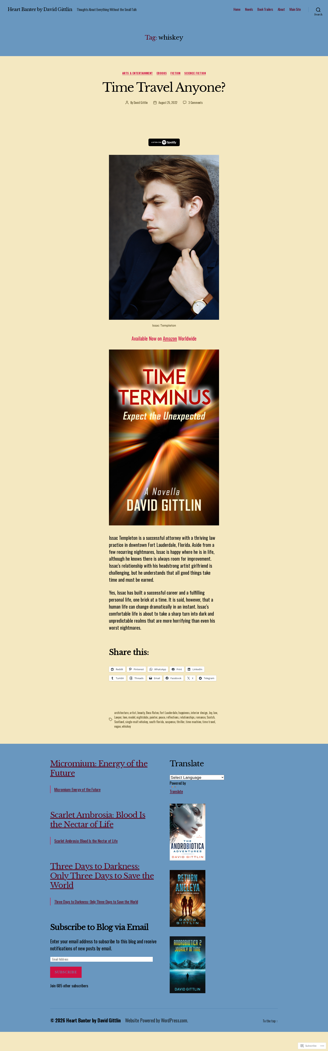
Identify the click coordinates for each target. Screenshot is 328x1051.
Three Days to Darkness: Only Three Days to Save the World (102, 876)
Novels (249, 9)
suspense (170, 721)
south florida (156, 721)
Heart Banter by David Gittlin (40, 9)
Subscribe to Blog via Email (99, 927)
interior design (199, 712)
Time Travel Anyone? (163, 87)
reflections (172, 717)
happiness (184, 712)
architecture (121, 712)
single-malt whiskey (136, 721)
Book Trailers (265, 9)
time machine (193, 721)
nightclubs (142, 717)
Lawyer (117, 717)
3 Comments (195, 102)
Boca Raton (152, 712)
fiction (175, 73)
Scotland (119, 721)
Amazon (170, 338)
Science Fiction (195, 73)
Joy (210, 712)
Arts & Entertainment (137, 73)
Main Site (295, 9)
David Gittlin (141, 102)
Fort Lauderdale (168, 712)
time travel (208, 721)
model (131, 717)
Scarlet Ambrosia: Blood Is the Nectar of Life (97, 819)
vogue (117, 726)
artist (133, 712)
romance (200, 717)
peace (162, 717)
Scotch (210, 717)
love (125, 717)
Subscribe (66, 972)
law (215, 712)
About (281, 9)
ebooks (162, 73)
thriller (180, 721)
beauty (141, 712)
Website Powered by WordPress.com (156, 1020)
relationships (187, 717)
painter (153, 717)
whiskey (126, 726)
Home (236, 9)
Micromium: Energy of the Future (77, 789)
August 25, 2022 (167, 102)
